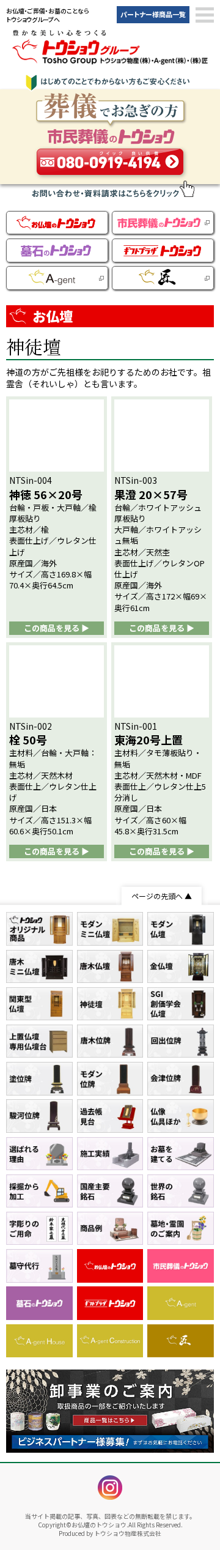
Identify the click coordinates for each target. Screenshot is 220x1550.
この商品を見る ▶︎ (56, 628)
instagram (110, 1487)
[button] (204, 15)
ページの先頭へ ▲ (161, 896)
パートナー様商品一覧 (153, 14)
